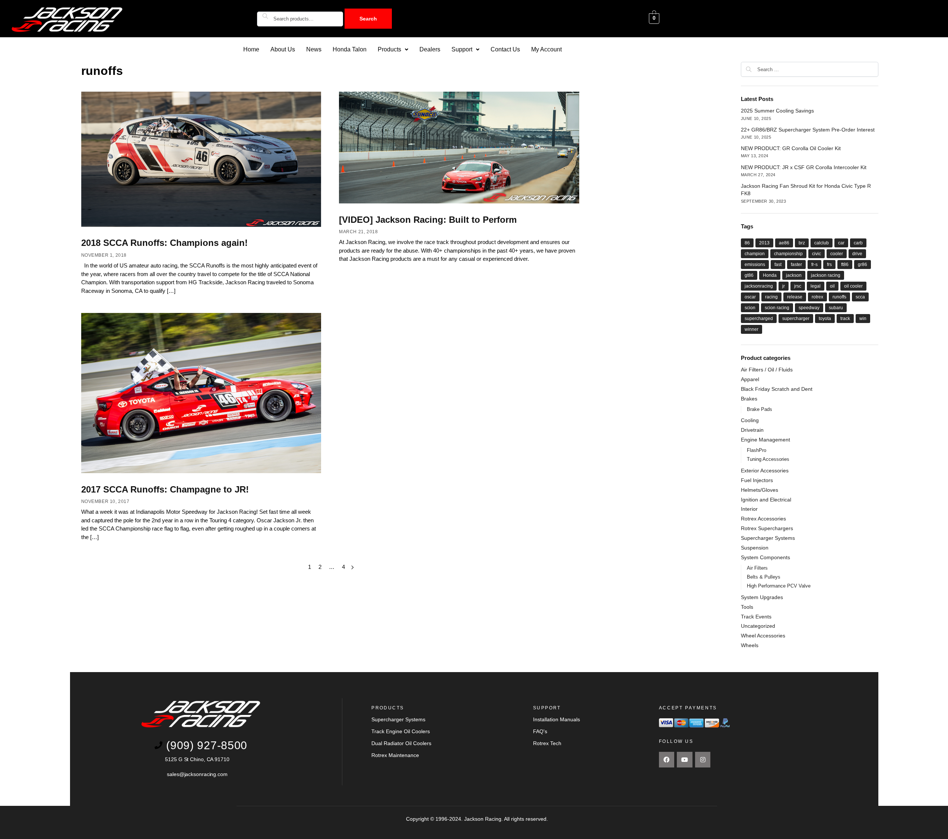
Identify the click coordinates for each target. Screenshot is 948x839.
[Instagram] (703, 759)
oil (832, 286)
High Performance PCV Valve (779, 586)
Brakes (749, 399)
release (794, 297)
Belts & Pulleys (763, 577)
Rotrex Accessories (763, 519)
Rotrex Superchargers (767, 528)
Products (389, 49)
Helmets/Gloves (759, 490)
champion (755, 253)
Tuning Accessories (768, 459)
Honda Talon (350, 49)
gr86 (862, 264)
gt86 (749, 275)
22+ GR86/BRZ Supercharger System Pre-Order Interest (808, 130)
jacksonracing (759, 286)
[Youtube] (684, 759)
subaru (836, 307)
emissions (755, 264)
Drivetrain (752, 430)
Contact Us (505, 49)
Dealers (429, 49)
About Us (282, 49)
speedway (809, 307)
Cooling (750, 420)
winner (751, 329)
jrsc (797, 286)
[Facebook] (667, 759)
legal (816, 286)
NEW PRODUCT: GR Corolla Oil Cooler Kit (791, 148)
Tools (747, 607)
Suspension (754, 548)
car (841, 243)
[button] (393, 49)
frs (829, 264)
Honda (770, 275)
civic (816, 253)
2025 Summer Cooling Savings (777, 111)
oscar (750, 297)
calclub (821, 243)
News (313, 49)
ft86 (845, 264)
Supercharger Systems (768, 538)
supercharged (759, 318)
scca (860, 297)
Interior (749, 509)
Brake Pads (759, 409)
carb (858, 243)
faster (796, 264)
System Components (765, 557)
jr (783, 286)
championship (788, 253)
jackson (794, 275)
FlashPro (756, 450)
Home (251, 49)
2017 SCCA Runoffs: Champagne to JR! (165, 489)
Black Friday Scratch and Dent (776, 389)
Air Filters (757, 568)
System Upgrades (762, 597)
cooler (836, 253)
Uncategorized (758, 626)
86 (747, 243)
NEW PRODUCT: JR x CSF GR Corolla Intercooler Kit (803, 167)
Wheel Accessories (763, 636)
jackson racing (825, 275)
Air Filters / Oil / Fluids (767, 370)
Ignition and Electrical (766, 500)
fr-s (814, 264)
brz (802, 243)
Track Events (756, 617)
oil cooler (853, 286)
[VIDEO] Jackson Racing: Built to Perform (428, 220)
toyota (825, 318)
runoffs (839, 297)
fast (777, 264)
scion (750, 307)
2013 (764, 243)
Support (461, 49)
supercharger (795, 318)
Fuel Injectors (757, 480)
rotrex (817, 297)
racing (771, 297)
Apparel (750, 379)
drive (857, 253)
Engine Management (765, 440)
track (845, 318)
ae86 (784, 243)
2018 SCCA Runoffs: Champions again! (164, 243)
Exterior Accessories (765, 471)
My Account (546, 49)
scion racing (777, 307)
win (862, 318)
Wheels (749, 645)
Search (368, 19)
